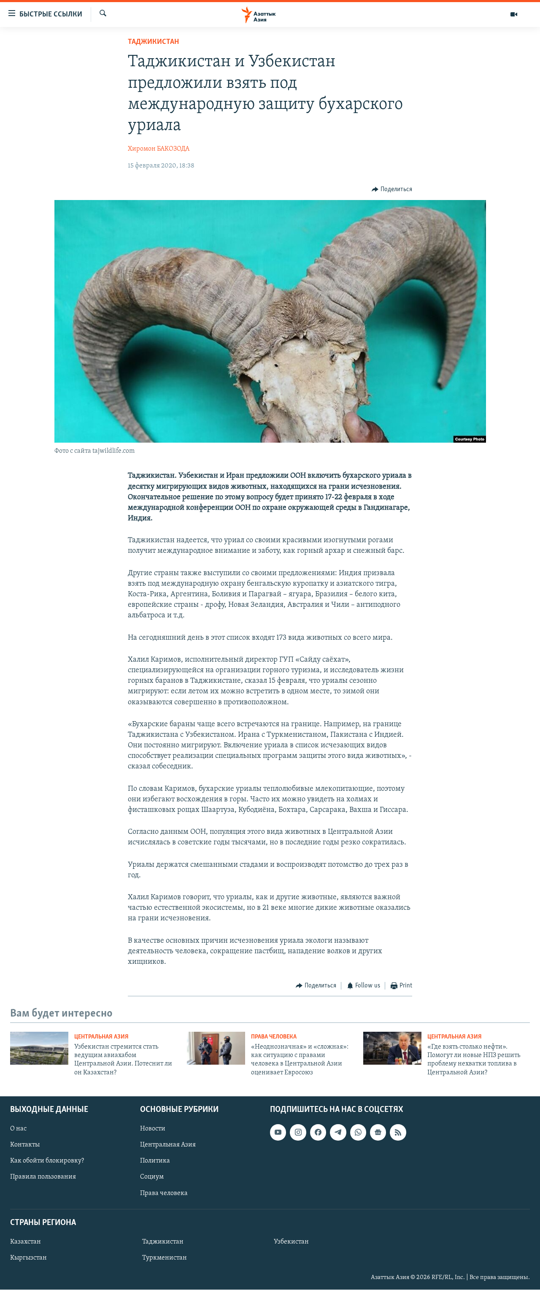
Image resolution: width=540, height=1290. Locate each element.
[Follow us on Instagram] (298, 1133)
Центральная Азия (101, 1037)
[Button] (392, 189)
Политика (155, 1161)
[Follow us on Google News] (378, 1133)
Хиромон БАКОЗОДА (158, 149)
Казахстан (25, 1242)
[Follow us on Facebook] (318, 1133)
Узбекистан (291, 1242)
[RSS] (398, 1133)
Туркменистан (164, 1258)
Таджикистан (153, 42)
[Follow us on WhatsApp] (358, 1133)
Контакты (25, 1145)
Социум (152, 1177)
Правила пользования (43, 1177)
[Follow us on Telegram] (338, 1133)
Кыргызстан (28, 1258)
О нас (18, 1129)
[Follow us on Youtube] (278, 1133)
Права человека (274, 1037)
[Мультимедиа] (513, 14)
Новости (152, 1129)
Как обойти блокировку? (47, 1161)
